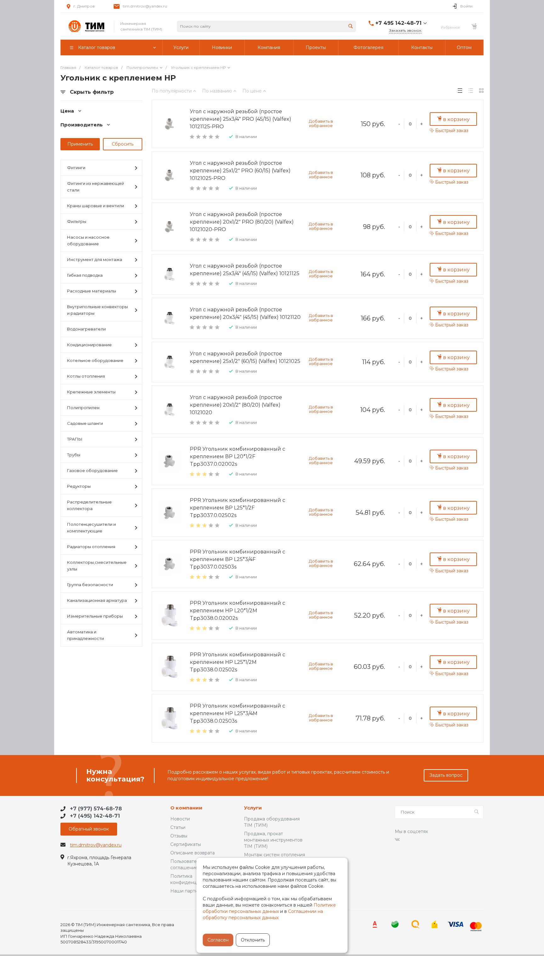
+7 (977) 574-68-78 (96, 809)
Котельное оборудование (95, 360)
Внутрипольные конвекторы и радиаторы (97, 310)
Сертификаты (185, 844)
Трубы (73, 454)
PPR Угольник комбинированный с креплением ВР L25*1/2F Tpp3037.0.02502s (237, 507)
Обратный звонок (89, 829)
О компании (186, 808)
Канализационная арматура (97, 600)
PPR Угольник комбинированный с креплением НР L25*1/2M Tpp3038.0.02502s (237, 662)
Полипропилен (83, 407)
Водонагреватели (86, 328)
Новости (180, 819)
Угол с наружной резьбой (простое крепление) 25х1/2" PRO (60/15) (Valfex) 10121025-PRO (240, 170)
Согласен (218, 940)
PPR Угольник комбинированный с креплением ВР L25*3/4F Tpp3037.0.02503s (237, 559)
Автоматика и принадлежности (85, 635)
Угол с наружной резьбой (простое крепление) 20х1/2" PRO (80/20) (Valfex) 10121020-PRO (242, 221)
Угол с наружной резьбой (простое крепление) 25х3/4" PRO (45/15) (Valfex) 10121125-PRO (240, 119)
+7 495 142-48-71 (398, 23)
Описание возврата (192, 853)
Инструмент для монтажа (94, 259)
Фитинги (76, 167)
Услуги (253, 808)
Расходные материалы (91, 290)
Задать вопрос (445, 775)
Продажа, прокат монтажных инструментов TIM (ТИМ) (273, 840)
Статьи (177, 827)
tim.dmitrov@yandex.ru (145, 6)
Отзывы (178, 836)
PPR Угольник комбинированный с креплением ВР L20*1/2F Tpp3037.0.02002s (237, 456)
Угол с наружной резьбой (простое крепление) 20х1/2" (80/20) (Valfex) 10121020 (236, 404)
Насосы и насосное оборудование (88, 240)
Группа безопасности (90, 584)
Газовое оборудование (92, 470)
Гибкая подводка (85, 275)
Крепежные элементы (91, 391)
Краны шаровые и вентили (95, 205)
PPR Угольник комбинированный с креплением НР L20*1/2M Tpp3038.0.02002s (237, 610)
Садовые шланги (85, 423)
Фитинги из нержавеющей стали (95, 186)
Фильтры (76, 221)
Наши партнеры (188, 891)
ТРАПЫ (74, 439)
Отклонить (253, 940)
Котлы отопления (86, 376)
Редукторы (79, 486)
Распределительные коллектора (89, 505)
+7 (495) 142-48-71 (95, 816)
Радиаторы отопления (91, 546)
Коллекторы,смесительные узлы (97, 565)
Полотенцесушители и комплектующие (91, 527)
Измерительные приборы (95, 616)
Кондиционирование (89, 344)
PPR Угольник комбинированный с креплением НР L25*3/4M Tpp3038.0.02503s (237, 713)
